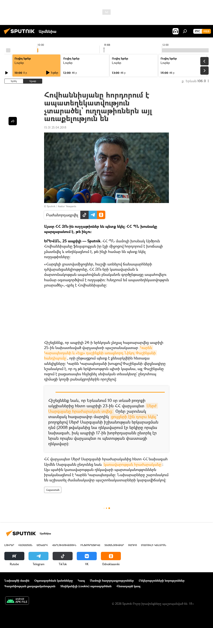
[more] (13, 121)
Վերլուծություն (64, 545)
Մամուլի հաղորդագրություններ (112, 580)
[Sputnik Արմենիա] (20, 35)
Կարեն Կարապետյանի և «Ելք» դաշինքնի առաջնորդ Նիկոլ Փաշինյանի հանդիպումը (100, 352)
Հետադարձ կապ (128, 586)
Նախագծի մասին (16, 580)
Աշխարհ (42, 545)
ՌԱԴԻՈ (132, 545)
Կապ (81, 580)
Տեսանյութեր (114, 545)
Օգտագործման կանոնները (53, 580)
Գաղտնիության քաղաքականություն (29, 586)
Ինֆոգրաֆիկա (90, 545)
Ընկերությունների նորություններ (162, 580)
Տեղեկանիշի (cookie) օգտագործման (85, 586)
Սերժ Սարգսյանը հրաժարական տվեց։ (103, 408)
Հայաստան (52, 490)
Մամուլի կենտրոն (153, 545)
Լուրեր (9, 545)
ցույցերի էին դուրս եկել (133, 416)
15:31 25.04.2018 (55, 127)
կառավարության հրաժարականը (132, 464)
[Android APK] (17, 601)
